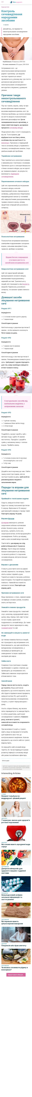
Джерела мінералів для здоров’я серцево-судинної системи (13, 871)
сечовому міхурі (16, 128)
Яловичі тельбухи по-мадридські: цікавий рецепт (13, 797)
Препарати (4, 893)
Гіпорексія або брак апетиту (13, 946)
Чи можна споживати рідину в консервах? (14, 968)
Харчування (5, 866)
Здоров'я (4, 818)
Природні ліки (5, 7)
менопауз (5, 143)
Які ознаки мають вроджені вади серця (15, 845)
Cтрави (3, 794)
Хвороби (4, 842)
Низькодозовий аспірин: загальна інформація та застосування (12, 897)
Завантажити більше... (16, 975)
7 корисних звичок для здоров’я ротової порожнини (15, 821)
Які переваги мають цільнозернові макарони (12, 922)
